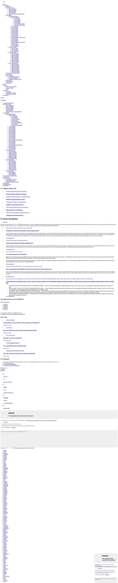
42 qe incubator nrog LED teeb (18, 37)
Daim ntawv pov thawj (11, 94)
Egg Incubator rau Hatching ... (14, 210)
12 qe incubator (14, 26)
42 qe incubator (14, 36)
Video (4, 84)
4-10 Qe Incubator (15, 17)
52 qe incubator (14, 39)
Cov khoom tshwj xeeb (8, 103)
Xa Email (3, 369)
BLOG (7, 89)
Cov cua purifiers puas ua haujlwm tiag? (14, 346)
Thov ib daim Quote (5, 302)
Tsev (4, 4)
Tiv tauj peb (5, 95)
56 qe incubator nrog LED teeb (18, 42)
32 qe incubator (14, 32)
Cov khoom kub (4, 314)
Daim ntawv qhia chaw (13, 314)
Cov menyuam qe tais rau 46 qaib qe (16, 254)
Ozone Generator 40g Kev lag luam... (16, 194)
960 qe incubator (15, 60)
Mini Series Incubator (13, 16)
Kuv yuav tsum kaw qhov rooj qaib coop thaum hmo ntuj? (20, 330)
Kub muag (8, 6)
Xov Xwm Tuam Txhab (11, 86)
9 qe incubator (17, 22)
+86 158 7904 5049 (15, 365)
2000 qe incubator (15, 66)
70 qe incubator (12, 12)
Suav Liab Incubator (13, 63)
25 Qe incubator (12, 132)
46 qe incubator (14, 48)
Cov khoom (5, 5)
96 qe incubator (14, 44)
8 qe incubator (17, 21)
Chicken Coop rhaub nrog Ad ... (15, 204)
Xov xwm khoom (10, 87)
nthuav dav (11, 238)
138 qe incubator (15, 50)
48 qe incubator (14, 38)
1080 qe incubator (15, 62)
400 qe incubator (15, 64)
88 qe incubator (14, 43)
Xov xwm (5, 85)
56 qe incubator (14, 41)
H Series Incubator (13, 52)
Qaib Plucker (9, 80)
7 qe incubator (17, 20)
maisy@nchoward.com (11, 364)
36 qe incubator (14, 34)
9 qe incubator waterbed (19, 23)
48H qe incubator (10, 108)
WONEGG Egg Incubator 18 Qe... (15, 199)
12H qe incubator (12, 9)
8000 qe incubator (15, 70)
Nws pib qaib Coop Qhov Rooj (13, 73)
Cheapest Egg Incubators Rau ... (15, 215)
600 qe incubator (15, 57)
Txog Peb (5, 90)
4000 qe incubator (15, 68)
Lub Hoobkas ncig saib (11, 92)
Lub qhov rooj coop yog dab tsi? (12, 338)
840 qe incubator (15, 59)
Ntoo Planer (8, 83)
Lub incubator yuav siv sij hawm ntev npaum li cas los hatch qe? (21, 322)
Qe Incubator (9, 15)
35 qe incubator (14, 33)
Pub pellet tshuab (9, 81)
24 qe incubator (14, 29)
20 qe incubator (14, 28)
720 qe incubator (15, 58)
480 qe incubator (15, 55)
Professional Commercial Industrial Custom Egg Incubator (22, 230)
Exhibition (8, 91)
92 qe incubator (14, 49)
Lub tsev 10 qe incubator (19, 25)
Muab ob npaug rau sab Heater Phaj (16, 13)
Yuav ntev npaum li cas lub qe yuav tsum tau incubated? (19, 353)
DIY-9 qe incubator (15, 121)
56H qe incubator (12, 11)
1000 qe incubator (15, 65)
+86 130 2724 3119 (7, 382)
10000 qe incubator (15, 71)
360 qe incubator (15, 54)
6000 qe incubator (15, 69)
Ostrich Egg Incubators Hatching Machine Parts (19, 243)
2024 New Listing (10, 7)
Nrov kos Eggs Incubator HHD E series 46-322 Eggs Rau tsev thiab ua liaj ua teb (28, 269)
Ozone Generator (9, 75)
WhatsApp (3, 370)
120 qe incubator (15, 53)
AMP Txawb (22, 314)
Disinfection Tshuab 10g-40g (15, 79)
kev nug (7, 238)
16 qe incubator (14, 27)
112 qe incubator (15, 46)
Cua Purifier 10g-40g (13, 78)
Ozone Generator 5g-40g (14, 76)
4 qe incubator (17, 18)
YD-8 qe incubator (15, 119)
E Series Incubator (13, 47)
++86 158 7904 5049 (7, 403)
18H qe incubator (12, 10)
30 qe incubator (14, 31)
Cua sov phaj (9, 74)
